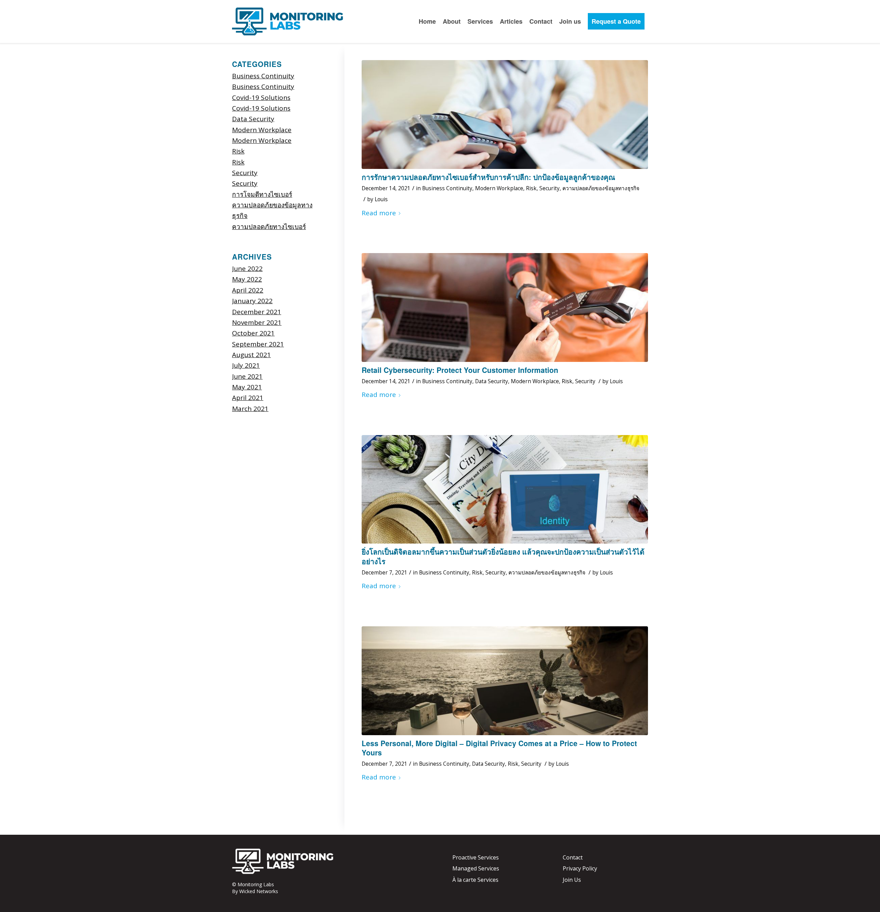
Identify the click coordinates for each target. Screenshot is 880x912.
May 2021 (247, 387)
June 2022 (247, 268)
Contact (573, 857)
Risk (531, 188)
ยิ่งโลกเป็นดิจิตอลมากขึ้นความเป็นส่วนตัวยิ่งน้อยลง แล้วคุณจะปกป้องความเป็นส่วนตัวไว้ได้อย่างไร (503, 556)
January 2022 (252, 300)
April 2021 (247, 397)
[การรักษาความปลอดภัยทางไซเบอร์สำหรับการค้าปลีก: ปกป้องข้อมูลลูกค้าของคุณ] (505, 114)
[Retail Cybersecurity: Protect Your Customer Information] (505, 307)
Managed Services (475, 868)
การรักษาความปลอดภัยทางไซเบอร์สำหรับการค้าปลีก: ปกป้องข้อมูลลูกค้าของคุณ (488, 177)
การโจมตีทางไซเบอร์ (262, 194)
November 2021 (257, 322)
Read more (379, 212)
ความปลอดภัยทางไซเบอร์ (269, 226)
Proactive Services (475, 857)
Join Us (572, 880)
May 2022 (247, 279)
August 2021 (251, 354)
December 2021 (256, 311)
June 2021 (247, 376)
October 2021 (253, 333)
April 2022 (247, 290)
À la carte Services (475, 880)
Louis (381, 199)
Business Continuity (447, 188)
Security (549, 188)
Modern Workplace (499, 188)
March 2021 (250, 408)
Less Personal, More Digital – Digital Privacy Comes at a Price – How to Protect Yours (499, 747)
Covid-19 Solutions (261, 97)
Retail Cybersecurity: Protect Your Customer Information (460, 370)
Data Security (491, 381)
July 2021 (246, 365)
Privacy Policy (580, 868)
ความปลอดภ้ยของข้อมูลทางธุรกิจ (600, 188)
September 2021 (258, 344)
